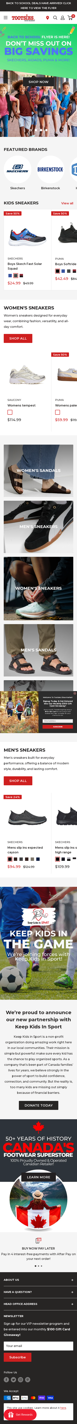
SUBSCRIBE (58, 727)
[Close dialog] (75, 693)
